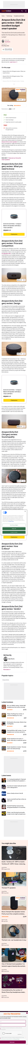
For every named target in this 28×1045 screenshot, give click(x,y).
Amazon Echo (6, 679)
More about (6, 669)
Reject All (14, 528)
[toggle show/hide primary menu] (25, 11)
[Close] (25, 511)
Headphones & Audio (19, 15)
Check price (14, 234)
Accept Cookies (14, 532)
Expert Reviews (6, 11)
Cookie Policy (11, 521)
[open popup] (23, 99)
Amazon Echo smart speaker (9, 142)
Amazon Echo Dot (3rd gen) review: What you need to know (14, 72)
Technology (9, 15)
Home (3, 15)
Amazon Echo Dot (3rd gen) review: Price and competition (13, 77)
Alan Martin (7, 41)
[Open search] (22, 11)
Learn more (13, 62)
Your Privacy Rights (14, 525)
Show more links (14, 84)
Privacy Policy (16, 1039)
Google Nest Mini (6, 253)
